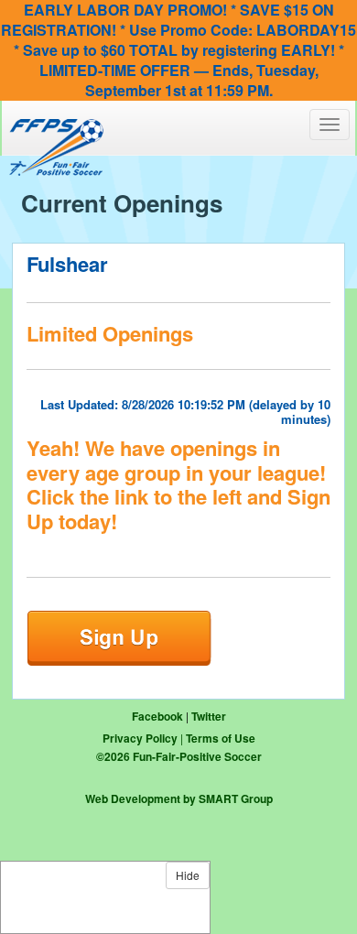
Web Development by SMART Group (179, 798)
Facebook (157, 716)
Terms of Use (220, 738)
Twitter (208, 716)
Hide (188, 875)
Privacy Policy (140, 738)
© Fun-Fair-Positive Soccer (179, 756)
